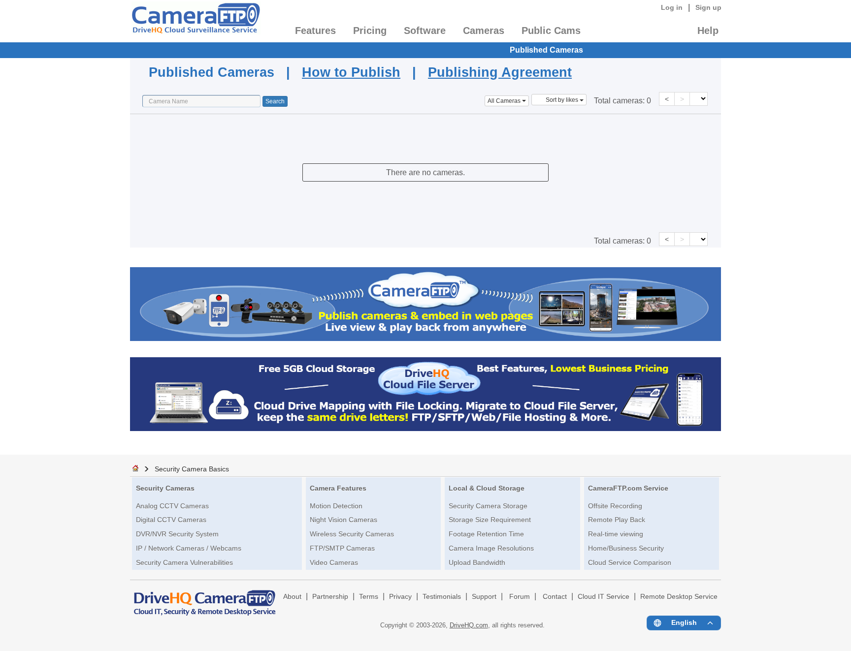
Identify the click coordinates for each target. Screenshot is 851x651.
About (292, 596)
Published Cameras (546, 50)
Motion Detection (336, 506)
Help (708, 30)
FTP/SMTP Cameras (342, 548)
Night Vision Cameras (343, 520)
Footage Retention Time (486, 534)
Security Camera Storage (488, 506)
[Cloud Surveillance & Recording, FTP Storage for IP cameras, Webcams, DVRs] (195, 21)
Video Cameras (334, 562)
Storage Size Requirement (490, 520)
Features (315, 30)
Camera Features (338, 488)
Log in (672, 7)
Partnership (330, 596)
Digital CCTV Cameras (171, 520)
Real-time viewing (615, 534)
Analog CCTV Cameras (172, 506)
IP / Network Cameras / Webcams (188, 548)
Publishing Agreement (500, 72)
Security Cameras (165, 488)
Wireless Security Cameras (352, 534)
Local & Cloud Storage (486, 488)
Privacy (400, 596)
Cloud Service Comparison (629, 562)
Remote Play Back (616, 520)
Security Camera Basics (192, 469)
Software (425, 30)
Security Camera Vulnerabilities (184, 562)
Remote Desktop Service (679, 596)
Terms (368, 596)
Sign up (708, 7)
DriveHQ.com (469, 625)
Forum (519, 596)
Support (484, 596)
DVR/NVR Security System (177, 534)
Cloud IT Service (603, 596)
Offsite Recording (615, 506)
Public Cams (551, 30)
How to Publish (351, 72)
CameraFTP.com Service (628, 488)
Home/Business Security (626, 548)
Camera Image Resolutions (491, 548)
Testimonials (442, 596)
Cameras (483, 30)
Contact (555, 596)
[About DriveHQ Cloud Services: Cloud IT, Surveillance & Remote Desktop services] (204, 598)
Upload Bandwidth (477, 562)
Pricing (370, 30)
